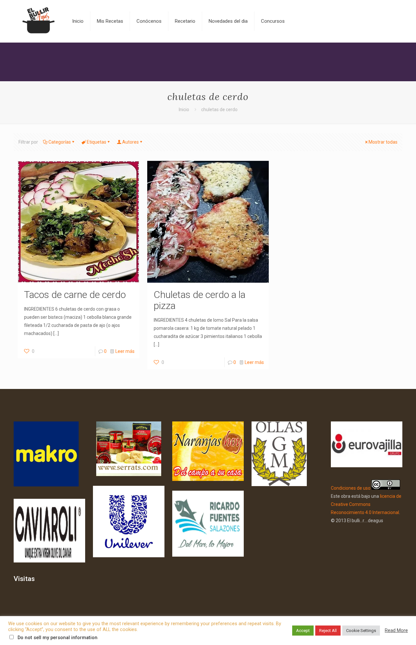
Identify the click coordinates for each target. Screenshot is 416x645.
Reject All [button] (328, 630)
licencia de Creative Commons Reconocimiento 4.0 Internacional (366, 504)
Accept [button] (303, 630)
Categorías (59, 142)
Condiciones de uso (350, 488)
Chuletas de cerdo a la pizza (199, 300)
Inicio (184, 109)
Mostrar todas (383, 142)
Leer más (125, 351)
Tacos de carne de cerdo (75, 294)
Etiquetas (96, 142)
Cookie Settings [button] (361, 630)
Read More (396, 630)
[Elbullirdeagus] (38, 21)
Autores (130, 142)
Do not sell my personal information (58, 637)
